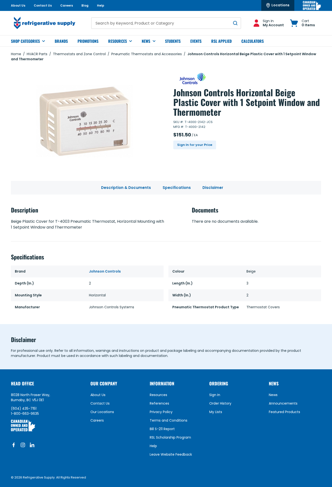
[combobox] (166, 23)
